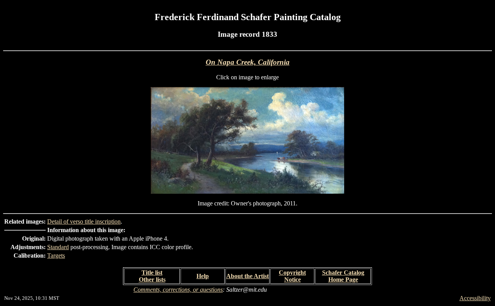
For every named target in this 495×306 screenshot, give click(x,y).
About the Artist (247, 276)
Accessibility (475, 298)
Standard (58, 247)
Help (202, 276)
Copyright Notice (292, 276)
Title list (152, 272)
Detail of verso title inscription (84, 221)
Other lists (152, 279)
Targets (56, 255)
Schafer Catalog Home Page (343, 276)
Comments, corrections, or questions (178, 289)
